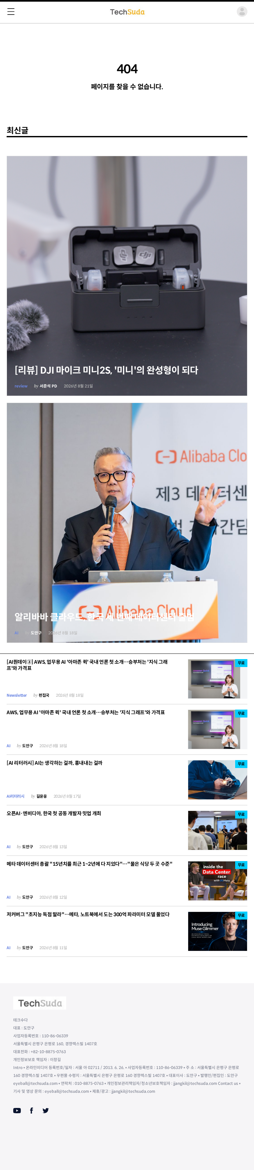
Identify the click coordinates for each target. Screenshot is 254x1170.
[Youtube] (17, 1110)
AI (17, 632)
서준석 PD (48, 386)
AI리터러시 (15, 796)
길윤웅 (41, 796)
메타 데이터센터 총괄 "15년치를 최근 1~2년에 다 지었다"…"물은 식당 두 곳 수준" (89, 864)
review (21, 386)
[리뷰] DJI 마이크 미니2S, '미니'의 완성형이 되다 (106, 370)
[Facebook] (31, 1110)
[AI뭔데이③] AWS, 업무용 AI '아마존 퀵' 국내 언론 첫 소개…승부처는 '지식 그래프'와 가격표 (87, 665)
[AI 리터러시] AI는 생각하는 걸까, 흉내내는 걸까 (55, 763)
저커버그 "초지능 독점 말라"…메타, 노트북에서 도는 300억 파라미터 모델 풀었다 (88, 914)
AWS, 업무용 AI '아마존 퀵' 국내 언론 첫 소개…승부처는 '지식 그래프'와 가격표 (86, 712)
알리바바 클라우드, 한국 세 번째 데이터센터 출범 (104, 617)
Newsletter (17, 695)
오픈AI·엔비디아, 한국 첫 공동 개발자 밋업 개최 (54, 813)
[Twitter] (45, 1110)
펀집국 (44, 695)
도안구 (36, 632)
